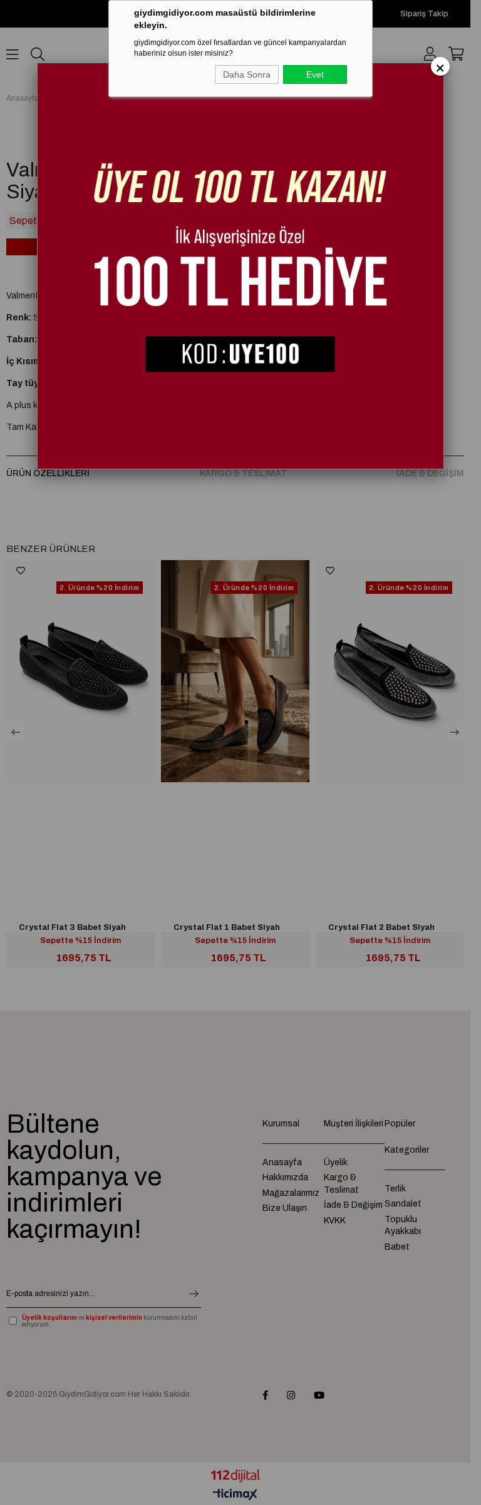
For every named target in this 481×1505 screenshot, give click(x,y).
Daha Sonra (247, 74)
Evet (315, 74)
